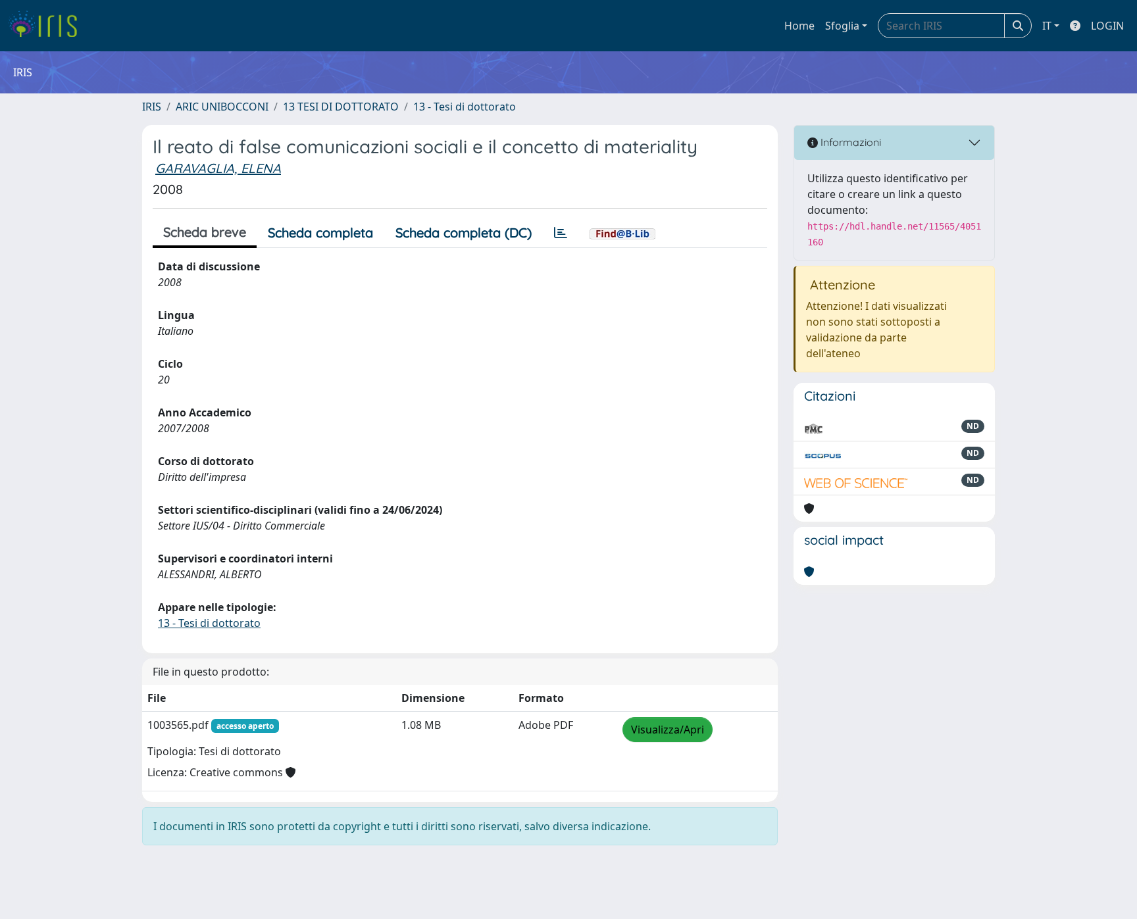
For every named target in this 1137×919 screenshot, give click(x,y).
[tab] (560, 233)
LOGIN (1107, 25)
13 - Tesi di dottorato (464, 106)
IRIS (151, 106)
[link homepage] (48, 25)
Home (799, 25)
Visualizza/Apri (667, 729)
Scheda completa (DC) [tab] (463, 232)
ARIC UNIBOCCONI (222, 106)
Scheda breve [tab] (204, 232)
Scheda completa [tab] (320, 232)
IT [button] (1046, 25)
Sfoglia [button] (842, 25)
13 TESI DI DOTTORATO (341, 106)
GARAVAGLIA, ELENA (218, 168)
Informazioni (849, 142)
